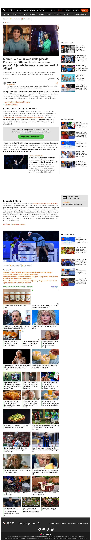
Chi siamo (6, 538)
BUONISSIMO (75, 536)
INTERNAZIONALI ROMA (81, 14)
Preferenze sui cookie (32, 538)
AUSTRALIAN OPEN (30, 14)
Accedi (84, 10)
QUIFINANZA (68, 536)
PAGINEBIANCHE (44, 536)
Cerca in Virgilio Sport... (27, 523)
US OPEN (67, 14)
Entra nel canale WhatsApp (32, 137)
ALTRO (75, 10)
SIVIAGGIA (61, 536)
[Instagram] (52, 530)
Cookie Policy (23, 538)
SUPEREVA (81, 536)
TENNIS (60, 10)
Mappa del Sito (72, 523)
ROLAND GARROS (45, 14)
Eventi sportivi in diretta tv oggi (72, 204)
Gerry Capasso (11, 82)
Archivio (85, 523)
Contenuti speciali (55, 523)
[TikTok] (48, 530)
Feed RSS (79, 523)
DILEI (57, 536)
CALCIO (19, 10)
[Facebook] (39, 530)
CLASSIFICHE (17, 14)
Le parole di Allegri (11, 104)
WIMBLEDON (57, 14)
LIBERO (9, 536)
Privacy (17, 538)
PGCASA (37, 536)
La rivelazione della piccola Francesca (17, 102)
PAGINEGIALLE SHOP (29, 536)
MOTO (53, 10)
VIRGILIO (13, 536)
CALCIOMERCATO (29, 10)
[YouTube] (43, 530)
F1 (48, 10)
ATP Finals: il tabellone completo (14, 224)
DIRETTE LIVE (41, 10)
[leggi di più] (57, 83)
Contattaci (64, 523)
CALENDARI (7, 14)
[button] (88, 14)
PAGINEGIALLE (20, 536)
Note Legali (12, 538)
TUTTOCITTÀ (52, 536)
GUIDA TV (68, 10)
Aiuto (39, 538)
